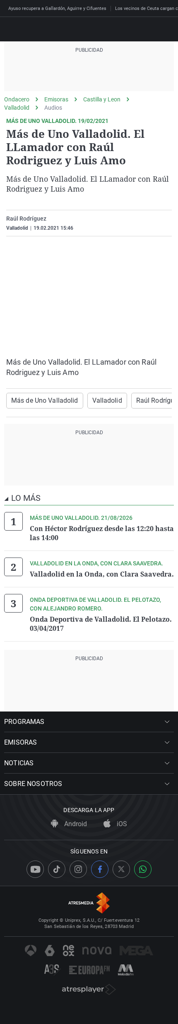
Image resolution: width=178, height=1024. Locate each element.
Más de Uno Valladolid (44, 400)
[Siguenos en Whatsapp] (143, 869)
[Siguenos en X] (121, 869)
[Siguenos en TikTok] (56, 869)
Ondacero (16, 99)
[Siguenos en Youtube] (35, 869)
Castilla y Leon (101, 99)
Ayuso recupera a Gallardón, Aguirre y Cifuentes (57, 8)
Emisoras (56, 99)
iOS (121, 824)
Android (75, 824)
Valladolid (16, 107)
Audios (53, 107)
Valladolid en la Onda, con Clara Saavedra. (102, 574)
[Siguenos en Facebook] (99, 869)
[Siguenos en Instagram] (78, 869)
